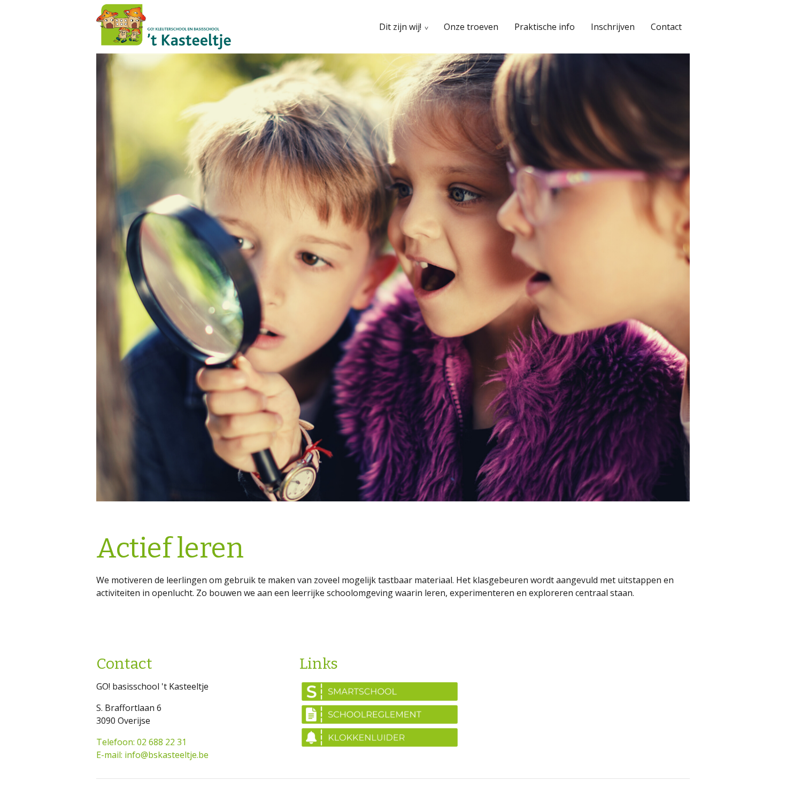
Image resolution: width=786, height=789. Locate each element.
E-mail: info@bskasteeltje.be (152, 755)
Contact (666, 27)
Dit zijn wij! (400, 27)
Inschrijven (613, 27)
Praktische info (544, 27)
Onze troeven (471, 27)
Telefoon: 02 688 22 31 (141, 742)
